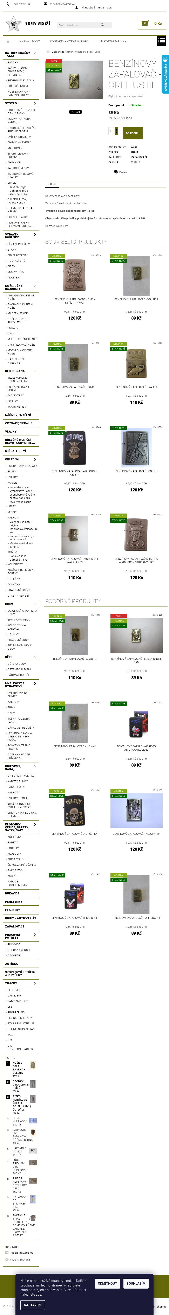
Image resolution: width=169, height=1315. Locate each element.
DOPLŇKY (14, 578)
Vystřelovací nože (21, 344)
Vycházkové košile (21, 490)
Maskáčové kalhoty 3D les (23, 530)
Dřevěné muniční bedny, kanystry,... (20, 441)
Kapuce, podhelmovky (18, 883)
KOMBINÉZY (15, 564)
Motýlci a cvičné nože (20, 352)
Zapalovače (14, 926)
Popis (52, 184)
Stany (12, 249)
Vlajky (10, 431)
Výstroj (12, 103)
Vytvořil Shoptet (156, 1306)
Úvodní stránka (8, 41)
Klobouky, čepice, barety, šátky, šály (17, 827)
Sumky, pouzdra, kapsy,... (19, 120)
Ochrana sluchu (20, 949)
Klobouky (15, 853)
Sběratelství (15, 451)
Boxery (13, 401)
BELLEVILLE (15, 990)
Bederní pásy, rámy (21, 80)
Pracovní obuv (18, 639)
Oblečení (12, 459)
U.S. (10, 1040)
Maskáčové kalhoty (21, 543)
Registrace (104, 7)
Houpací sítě (16, 260)
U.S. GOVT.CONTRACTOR (20, 1047)
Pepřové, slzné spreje (18, 388)
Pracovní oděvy (19, 590)
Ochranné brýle (19, 190)
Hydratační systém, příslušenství (22, 129)
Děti (8, 657)
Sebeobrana (15, 371)
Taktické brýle (18, 187)
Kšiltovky (15, 836)
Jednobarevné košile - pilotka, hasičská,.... (23, 496)
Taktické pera (17, 406)
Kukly (12, 875)
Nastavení (33, 1305)
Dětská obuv (17, 663)
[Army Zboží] (27, 23)
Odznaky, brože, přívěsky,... (19, 756)
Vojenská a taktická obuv (22, 612)
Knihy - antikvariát (20, 918)
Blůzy (12, 471)
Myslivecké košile (20, 501)
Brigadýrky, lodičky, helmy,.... (22, 814)
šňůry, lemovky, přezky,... (19, 155)
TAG (10, 1034)
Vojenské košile (19, 487)
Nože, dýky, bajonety (14, 287)
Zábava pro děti (19, 675)
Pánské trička (18, 556)
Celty (11, 266)
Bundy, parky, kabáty (22, 465)
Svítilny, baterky (20, 136)
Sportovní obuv (19, 619)
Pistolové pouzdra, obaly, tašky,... (22, 111)
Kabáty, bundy (18, 781)
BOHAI (135, 152)
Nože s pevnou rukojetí (18, 320)
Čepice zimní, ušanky (22, 864)
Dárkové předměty (21, 727)
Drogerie (14, 955)
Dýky (11, 333)
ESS (10, 1006)
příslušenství (18, 86)
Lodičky (13, 848)
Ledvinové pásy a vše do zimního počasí (20, 737)
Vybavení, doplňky (12, 236)
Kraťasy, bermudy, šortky (20, 571)
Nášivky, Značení (18, 415)
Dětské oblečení (19, 669)
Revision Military (20, 1017)
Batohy (13, 62)
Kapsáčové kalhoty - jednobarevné (22, 538)
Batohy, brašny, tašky (18, 54)
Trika (11, 707)
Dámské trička (18, 559)
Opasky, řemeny (18, 595)
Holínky (13, 634)
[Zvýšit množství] (116, 129)
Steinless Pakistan (21, 1029)
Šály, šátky (15, 870)
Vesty (12, 506)
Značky (11, 983)
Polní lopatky (18, 217)
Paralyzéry (16, 395)
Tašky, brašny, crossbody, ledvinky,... (18, 71)
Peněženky (13, 901)
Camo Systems (18, 1001)
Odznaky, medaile (18, 423)
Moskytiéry (16, 271)
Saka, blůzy (16, 786)
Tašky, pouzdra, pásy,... (19, 720)
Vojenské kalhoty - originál (21, 523)
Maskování (15, 148)
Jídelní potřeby (19, 244)
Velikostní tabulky (112, 41)
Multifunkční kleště (22, 339)
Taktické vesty (18, 168)
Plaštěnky (15, 277)
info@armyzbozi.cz (21, 1252)
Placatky (12, 910)
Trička (12, 551)
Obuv (9, 604)
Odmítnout (107, 1283)
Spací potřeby (18, 255)
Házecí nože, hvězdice (16, 361)
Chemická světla (20, 142)
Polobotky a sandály (17, 627)
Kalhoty (14, 517)
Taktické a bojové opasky (20, 175)
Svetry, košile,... (19, 798)
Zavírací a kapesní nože (20, 306)
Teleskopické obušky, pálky (17, 379)
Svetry (13, 477)
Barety (13, 842)
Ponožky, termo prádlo (19, 747)
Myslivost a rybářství (15, 685)
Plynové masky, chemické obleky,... (21, 224)
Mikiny (12, 512)
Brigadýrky (16, 859)
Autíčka (11, 963)
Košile (12, 482)
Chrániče (14, 162)
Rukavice (12, 893)
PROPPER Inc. (16, 1012)
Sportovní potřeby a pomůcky (20, 973)
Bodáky (13, 327)
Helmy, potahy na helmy (20, 210)
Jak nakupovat (29, 41)
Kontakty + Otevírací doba (69, 41)
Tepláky (14, 547)
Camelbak (15, 995)
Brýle (12, 182)
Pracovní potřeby (12, 936)
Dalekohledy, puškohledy (17, 201)
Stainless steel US (21, 1023)
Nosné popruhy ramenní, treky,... (19, 93)
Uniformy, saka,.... (13, 768)
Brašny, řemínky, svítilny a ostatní (20, 805)
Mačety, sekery (18, 313)
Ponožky (14, 584)
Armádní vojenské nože (21, 297)
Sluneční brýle (18, 194)
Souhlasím (136, 1283)
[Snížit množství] (116, 133)
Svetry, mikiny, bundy (18, 694)
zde (38, 1294)
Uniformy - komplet (22, 775)
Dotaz (123, 172)
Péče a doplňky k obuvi (20, 647)
